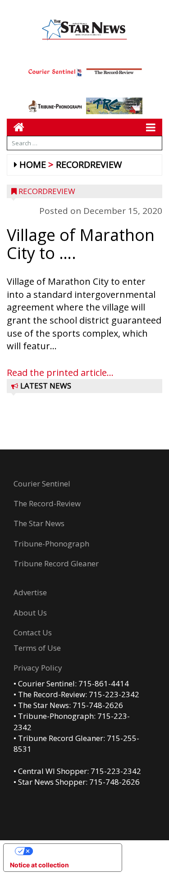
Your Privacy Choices (71, 851)
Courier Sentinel (42, 483)
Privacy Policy (38, 667)
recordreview (89, 164)
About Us (30, 612)
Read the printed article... (60, 372)
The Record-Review (47, 503)
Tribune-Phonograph (51, 543)
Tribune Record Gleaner (56, 563)
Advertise (30, 592)
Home (32, 164)
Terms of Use (37, 648)
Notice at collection (39, 865)
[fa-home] (15, 127)
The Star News (39, 523)
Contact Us (33, 632)
